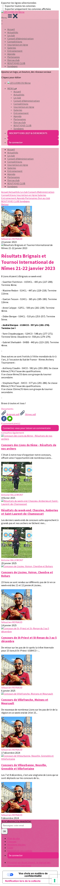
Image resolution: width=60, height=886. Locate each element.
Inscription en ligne (17, 44)
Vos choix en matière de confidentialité (33, 874)
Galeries (11, 47)
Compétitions (14, 41)
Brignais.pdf (13, 414)
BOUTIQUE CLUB (16, 63)
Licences (11, 841)
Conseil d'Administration (20, 38)
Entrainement (14, 50)
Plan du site (13, 838)
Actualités (12, 32)
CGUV (10, 847)
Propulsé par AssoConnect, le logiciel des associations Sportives (29, 864)
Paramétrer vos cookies (19, 850)
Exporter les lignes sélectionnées (18, 2)
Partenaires (13, 57)
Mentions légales (16, 844)
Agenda (11, 53)
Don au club (13, 60)
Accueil (11, 29)
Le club (11, 35)
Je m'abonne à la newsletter (16, 821)
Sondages (12, 66)
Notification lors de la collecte (23, 880)
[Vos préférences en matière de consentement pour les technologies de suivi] (55, 881)
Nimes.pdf (30, 414)
